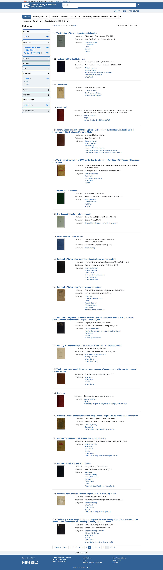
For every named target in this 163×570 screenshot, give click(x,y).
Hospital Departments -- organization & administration (102, 331)
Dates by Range (28, 100)
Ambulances (89, 447)
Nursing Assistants (91, 199)
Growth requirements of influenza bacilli (74, 214)
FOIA (84, 560)
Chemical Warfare (90, 91)
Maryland (88, 335)
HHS (82, 567)
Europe (87, 183)
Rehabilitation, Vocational (93, 75)
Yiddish (26, 84)
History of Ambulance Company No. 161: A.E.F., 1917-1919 (81, 438)
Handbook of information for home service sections (79, 287)
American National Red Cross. (95, 275)
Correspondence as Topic (93, 298)
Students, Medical (91, 141)
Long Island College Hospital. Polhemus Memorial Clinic (103, 152)
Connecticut (89, 427)
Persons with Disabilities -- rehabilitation (98, 72)
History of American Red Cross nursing (74, 463)
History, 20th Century (92, 477)
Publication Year (28, 111)
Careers (115, 562)
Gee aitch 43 (62, 107)
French (26, 81)
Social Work (89, 333)
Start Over (26, 17)
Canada (87, 51)
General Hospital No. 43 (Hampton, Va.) (97, 120)
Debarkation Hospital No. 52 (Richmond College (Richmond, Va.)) (105, 404)
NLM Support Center (119, 558)
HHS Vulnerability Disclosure (92, 562)
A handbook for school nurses (70, 236)
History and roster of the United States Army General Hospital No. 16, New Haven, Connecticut (97, 416)
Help (124, 11)
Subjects (26, 58)
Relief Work (89, 176)
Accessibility (117, 560)
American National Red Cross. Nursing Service (100, 486)
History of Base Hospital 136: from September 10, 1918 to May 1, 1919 (87, 494)
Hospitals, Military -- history (94, 531)
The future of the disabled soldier (70, 59)
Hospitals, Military (91, 42)
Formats (26, 31)
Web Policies (87, 558)
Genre (25, 90)
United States (89, 273)
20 (134, 25)
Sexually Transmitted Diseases (95, 354)
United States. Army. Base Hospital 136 (98, 512)
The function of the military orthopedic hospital (76, 33)
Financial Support (90, 303)
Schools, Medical (90, 143)
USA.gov (88, 567)
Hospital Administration (92, 329)
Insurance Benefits (91, 268)
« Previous (56, 25)
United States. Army (91, 277)
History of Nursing (91, 475)
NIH (78, 567)
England (87, 49)
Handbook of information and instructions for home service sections (86, 259)
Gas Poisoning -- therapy (93, 93)
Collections (27, 42)
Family (87, 301)
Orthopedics (89, 44)
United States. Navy (91, 279)
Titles (25, 68)
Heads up (61, 393)
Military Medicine (90, 202)
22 (115, 547)
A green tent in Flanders (67, 190)
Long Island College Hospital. (94, 148)
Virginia (86, 118)
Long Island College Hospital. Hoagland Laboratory (101, 150)
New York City (89, 146)
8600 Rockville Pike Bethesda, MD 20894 (59, 560)
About (117, 11)
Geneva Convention (91, 174)
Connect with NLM (28, 558)
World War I (89, 77)
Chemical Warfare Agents (93, 95)
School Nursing (90, 248)
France (87, 47)
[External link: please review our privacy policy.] (24, 562)
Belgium (87, 206)
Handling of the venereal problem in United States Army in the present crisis (89, 345)
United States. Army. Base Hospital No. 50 (99, 542)
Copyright (26, 95)
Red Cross (88, 296)
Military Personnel (91, 68)
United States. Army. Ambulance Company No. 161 (101, 456)
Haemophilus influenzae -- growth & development (101, 223)
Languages (27, 73)
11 (103, 547)
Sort (122, 25)
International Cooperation (93, 178)
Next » (75, 25)
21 (111, 547)
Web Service (134, 11)
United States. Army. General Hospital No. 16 (99, 429)
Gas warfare (62, 85)
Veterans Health (90, 70)
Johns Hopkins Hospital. (93, 338)
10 (99, 547)
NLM (74, 567)
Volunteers (88, 377)
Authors (26, 63)
